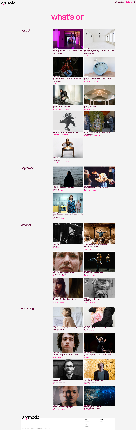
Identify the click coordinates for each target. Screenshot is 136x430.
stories (121, 2)
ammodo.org (87, 421)
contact (50, 428)
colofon (46, 428)
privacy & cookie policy (39, 428)
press (86, 424)
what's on (128, 2)
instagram (102, 421)
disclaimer (32, 428)
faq (85, 422)
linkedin (101, 422)
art (116, 2)
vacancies (87, 426)
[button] (134, 2)
